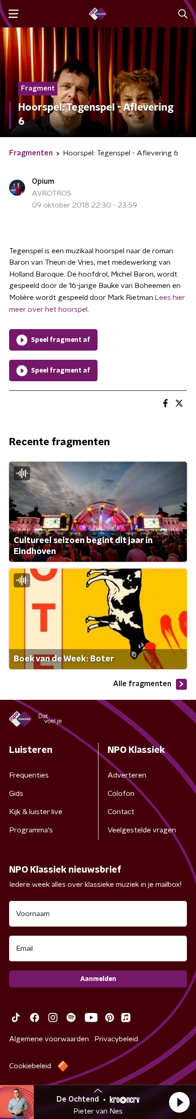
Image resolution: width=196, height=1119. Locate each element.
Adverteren (127, 775)
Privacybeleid (116, 1039)
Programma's (31, 830)
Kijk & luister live (35, 811)
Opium (43, 181)
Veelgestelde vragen (142, 830)
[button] (179, 1102)
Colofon (121, 793)
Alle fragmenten (142, 683)
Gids (16, 793)
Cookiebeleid (30, 1066)
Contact (121, 811)
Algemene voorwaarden (49, 1039)
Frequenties (29, 775)
